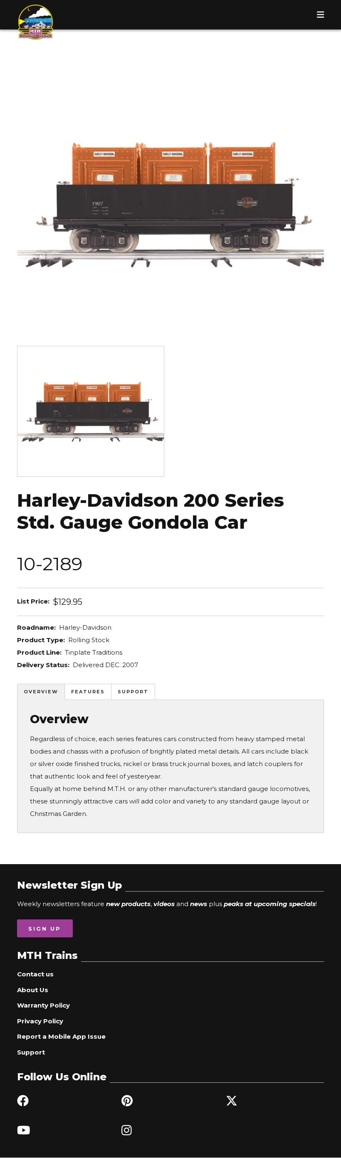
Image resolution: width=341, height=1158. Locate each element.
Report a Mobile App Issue (61, 1036)
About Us (32, 990)
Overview (41, 692)
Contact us (35, 974)
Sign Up (44, 928)
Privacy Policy (40, 1021)
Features (88, 692)
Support (133, 692)
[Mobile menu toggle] (320, 14)
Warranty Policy (43, 1005)
